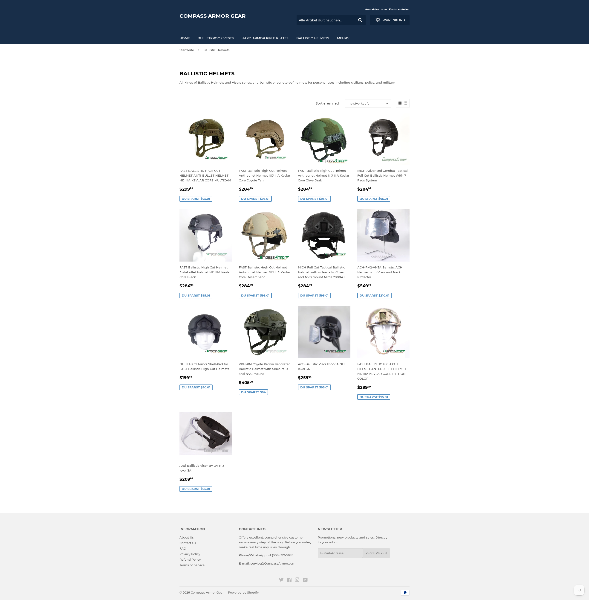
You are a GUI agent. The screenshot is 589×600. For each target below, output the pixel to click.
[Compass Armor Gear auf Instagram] (297, 580)
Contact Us (187, 543)
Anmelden (372, 9)
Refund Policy (190, 559)
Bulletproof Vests (216, 38)
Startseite (186, 50)
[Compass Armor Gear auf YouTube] (305, 580)
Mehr (342, 38)
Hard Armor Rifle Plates (265, 38)
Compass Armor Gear (212, 16)
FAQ (182, 548)
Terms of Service (192, 565)
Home (184, 38)
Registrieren (376, 553)
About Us (186, 537)
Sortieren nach (328, 103)
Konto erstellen (399, 9)
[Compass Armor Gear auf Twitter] (281, 580)
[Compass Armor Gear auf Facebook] (289, 580)
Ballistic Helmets (312, 38)
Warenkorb (393, 20)
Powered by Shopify (243, 592)
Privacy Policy (189, 554)
